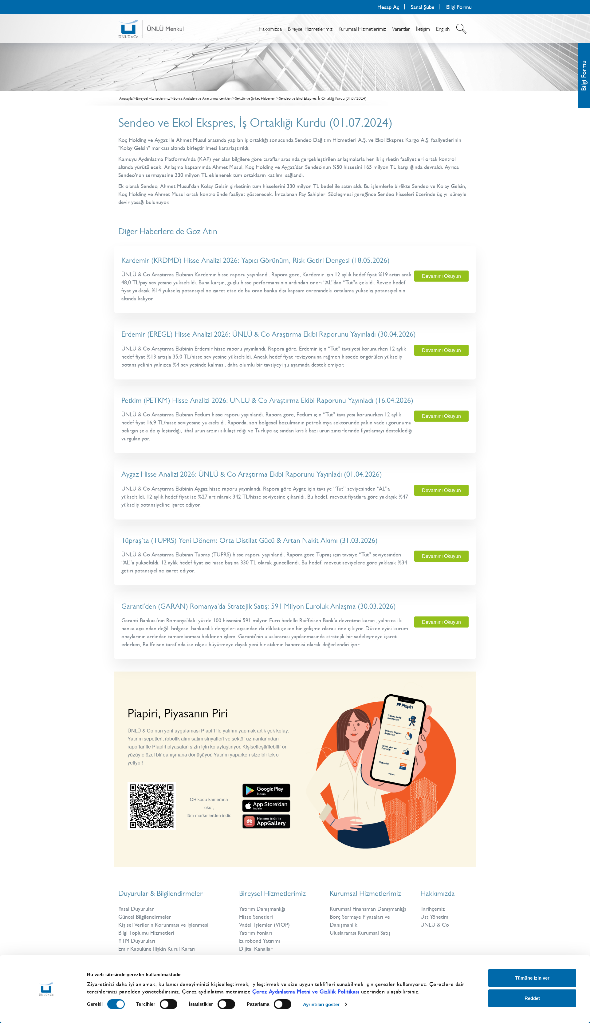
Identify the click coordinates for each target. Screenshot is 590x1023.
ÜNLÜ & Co (434, 924)
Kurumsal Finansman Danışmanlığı (368, 908)
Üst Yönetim (434, 916)
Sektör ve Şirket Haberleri (255, 98)
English (443, 29)
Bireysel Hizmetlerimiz (310, 29)
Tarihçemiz (432, 908)
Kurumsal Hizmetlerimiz (362, 29)
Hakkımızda (270, 29)
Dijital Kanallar (256, 948)
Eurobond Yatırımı (259, 940)
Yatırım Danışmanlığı (262, 908)
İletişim (423, 29)
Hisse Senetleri (256, 916)
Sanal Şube (423, 7)
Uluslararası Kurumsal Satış (360, 932)
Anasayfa (125, 98)
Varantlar (401, 29)
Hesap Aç (388, 7)
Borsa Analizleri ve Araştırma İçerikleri (202, 98)
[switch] (168, 1004)
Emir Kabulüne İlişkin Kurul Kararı (156, 948)
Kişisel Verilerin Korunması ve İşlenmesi (163, 924)
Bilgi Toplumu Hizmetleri (146, 932)
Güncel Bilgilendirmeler (144, 916)
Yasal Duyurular (136, 908)
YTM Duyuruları (136, 940)
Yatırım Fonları (255, 932)
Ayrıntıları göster (321, 1004)
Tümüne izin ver (532, 978)
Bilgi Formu (584, 75)
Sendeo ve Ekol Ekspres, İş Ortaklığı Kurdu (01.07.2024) (322, 98)
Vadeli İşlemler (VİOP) (264, 924)
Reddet (532, 998)
